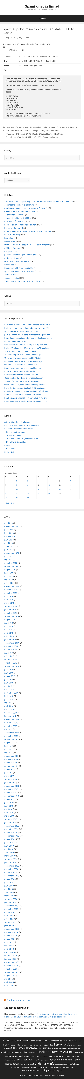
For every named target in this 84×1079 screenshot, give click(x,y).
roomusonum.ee (57, 1059)
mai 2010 (8, 809)
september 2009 (11, 836)
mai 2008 (8, 889)
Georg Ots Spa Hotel (74, 1048)
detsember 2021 (11, 553)
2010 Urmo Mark (13, 435)
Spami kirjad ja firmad (42, 6)
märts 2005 (9, 986)
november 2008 (11, 869)
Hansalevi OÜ (33, 1052)
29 (17, 497)
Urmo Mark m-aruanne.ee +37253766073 (23, 358)
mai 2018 (8, 630)
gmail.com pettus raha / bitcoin (15, 1052)
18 (49, 489)
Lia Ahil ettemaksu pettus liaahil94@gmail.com (25, 388)
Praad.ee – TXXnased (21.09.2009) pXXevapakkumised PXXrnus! (34, 134)
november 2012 (11, 736)
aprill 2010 (8, 813)
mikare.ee (7, 1060)
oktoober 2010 (10, 793)
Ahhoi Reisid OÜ (25, 1040)
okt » (13, 503)
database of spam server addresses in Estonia (26, 127)
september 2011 (11, 766)
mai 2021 (8, 560)
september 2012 (11, 739)
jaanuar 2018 (10, 640)
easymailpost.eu (61, 1048)
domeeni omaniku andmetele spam (19, 211)
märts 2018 (9, 636)
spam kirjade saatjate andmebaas (44, 130)
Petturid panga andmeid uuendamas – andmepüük (26, 328)
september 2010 (11, 796)
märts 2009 (9, 856)
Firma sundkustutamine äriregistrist (19, 371)
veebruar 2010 (10, 819)
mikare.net (14, 1060)
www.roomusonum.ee (32, 1070)
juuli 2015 (8, 679)
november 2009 (11, 829)
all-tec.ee (37, 1041)
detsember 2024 (11, 526)
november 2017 (11, 646)
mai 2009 (8, 849)
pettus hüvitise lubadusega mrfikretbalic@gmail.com (27, 335)
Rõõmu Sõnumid (13, 1064)
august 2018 (9, 620)
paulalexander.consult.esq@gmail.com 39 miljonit (26, 391)
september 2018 (11, 616)
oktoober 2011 (10, 763)
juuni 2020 (9, 576)
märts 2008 (9, 896)
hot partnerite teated (13, 228)
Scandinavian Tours (27, 1064)
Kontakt (7, 445)
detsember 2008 (11, 866)
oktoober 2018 (10, 613)
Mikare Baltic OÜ (24, 1060)
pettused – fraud (11, 258)
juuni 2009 (9, 846)
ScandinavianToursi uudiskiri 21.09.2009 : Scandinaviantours (32, 137)
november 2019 (11, 590)
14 (6, 489)
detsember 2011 (11, 756)
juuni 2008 (9, 886)
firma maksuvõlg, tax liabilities (17, 218)
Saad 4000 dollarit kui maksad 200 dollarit (23, 395)
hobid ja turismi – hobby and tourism (20, 225)
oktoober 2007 (10, 912)
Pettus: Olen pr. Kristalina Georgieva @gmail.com (25, 345)
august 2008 (10, 879)
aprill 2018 (8, 633)
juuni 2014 (8, 699)
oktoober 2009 (11, 833)
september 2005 (11, 972)
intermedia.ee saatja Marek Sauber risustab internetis (28, 231)
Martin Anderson (57, 1056)
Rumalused (9, 265)
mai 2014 (8, 703)
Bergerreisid (62, 1044)
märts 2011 (9, 776)
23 (28, 493)
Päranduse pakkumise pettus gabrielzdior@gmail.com (28, 338)
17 (38, 489)
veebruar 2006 (11, 956)
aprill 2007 (9, 916)
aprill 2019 (8, 600)
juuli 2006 (8, 942)
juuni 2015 (8, 683)
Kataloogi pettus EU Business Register (21, 375)
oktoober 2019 (10, 593)
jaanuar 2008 (10, 902)
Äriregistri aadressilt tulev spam (18, 422)
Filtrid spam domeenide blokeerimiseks (21, 425)
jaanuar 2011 (10, 783)
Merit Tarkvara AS (73, 1056)
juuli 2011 (8, 773)
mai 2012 (8, 753)
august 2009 (10, 839)
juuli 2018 (8, 623)
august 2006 (10, 939)
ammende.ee (56, 1041)
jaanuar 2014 (10, 716)
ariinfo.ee (25, 1045)
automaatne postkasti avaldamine (19, 205)
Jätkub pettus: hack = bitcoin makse (20, 351)
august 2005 (10, 976)
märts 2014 (9, 709)
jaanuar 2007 (10, 926)
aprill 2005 (9, 982)
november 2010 (11, 789)
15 (17, 489)
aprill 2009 (9, 852)
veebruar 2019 (10, 606)
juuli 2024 (8, 530)
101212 (6, 1040)
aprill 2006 (9, 949)
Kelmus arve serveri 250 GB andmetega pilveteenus (27, 325)
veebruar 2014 (10, 713)
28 (6, 497)
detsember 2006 (11, 929)
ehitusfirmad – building (14, 215)
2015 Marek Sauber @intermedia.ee (22, 439)
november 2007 (11, 909)
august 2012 (9, 743)
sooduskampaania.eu (63, 1064)
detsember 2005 (11, 962)
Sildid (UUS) (9, 452)
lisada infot (9, 238)
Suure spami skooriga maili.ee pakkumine (22, 368)
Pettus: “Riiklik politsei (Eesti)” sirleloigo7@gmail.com (27, 348)
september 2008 (11, 876)
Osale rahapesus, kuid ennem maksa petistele (24, 385)
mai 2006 (8, 946)
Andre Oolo (65, 1041)
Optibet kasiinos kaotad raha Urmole (20, 365)
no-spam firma (10, 251)
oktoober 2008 (10, 872)
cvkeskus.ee (76, 1045)
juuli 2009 (8, 842)
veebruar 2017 (10, 660)
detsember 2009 (11, 826)
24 (38, 493)
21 (6, 493)
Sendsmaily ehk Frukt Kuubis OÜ (18, 268)
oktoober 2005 (10, 969)
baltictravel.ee (47, 1045)
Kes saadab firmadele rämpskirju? (19, 429)
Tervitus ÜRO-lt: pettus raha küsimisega (21, 381)
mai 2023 (8, 543)
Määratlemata (10, 241)
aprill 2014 (8, 706)
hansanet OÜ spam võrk (58, 127)
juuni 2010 (8, 806)
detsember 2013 (11, 719)
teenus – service (11, 278)
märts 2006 (9, 952)
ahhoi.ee (14, 1041)
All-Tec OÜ (45, 1041)
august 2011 (9, 769)
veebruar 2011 (10, 779)
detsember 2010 (11, 786)
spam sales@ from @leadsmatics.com (21, 331)
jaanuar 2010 (10, 822)
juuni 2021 (8, 556)
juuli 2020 (8, 573)
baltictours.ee (37, 1045)
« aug (6, 503)
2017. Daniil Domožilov (16, 442)
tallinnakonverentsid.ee (29, 1067)
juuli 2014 (8, 696)
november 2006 (11, 932)
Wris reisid (69, 1067)
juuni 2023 (9, 540)
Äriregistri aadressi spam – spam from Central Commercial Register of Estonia (38, 201)
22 (17, 493)
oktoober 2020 (10, 563)
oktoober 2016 (10, 663)
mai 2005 (8, 979)
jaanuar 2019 (10, 610)
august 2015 (9, 676)
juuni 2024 (9, 533)
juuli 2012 (8, 746)
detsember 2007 (11, 906)
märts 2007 (9, 919)
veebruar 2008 (10, 899)
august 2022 (9, 546)
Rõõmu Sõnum (73, 1059)
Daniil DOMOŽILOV (30, 1048)
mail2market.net (13, 1056)
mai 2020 (8, 580)
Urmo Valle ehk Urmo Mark (46, 1067)
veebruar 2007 (10, 922)
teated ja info (10, 275)
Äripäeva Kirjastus (57, 1071)
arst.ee (30, 1045)
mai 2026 (8, 523)
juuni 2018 (8, 626)
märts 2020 (9, 583)
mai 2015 (8, 686)
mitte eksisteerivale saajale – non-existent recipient (27, 245)
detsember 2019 (11, 586)
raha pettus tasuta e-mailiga (16, 261)
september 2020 (11, 566)
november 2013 (11, 723)
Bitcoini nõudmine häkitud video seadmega (23, 361)
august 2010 (9, 799)
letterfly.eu (79, 1052)
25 (49, 493)
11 (49, 485)
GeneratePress (58, 1075)
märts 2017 (9, 656)
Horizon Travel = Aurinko (56, 1052)
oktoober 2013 (10, 726)
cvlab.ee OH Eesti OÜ (13, 1048)
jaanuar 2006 (10, 959)
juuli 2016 (8, 669)
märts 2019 (9, 603)
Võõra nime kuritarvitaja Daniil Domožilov (22, 281)
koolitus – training (12, 235)
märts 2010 (9, 816)
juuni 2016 (8, 673)
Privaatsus (10, 449)
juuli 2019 (8, 596)
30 (28, 497)
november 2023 (11, 536)
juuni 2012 (8, 749)
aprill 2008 (9, 892)
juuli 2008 (8, 882)
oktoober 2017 (10, 649)
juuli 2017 (8, 653)
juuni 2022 (9, 550)
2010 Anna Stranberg (15, 432)
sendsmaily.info (44, 1063)
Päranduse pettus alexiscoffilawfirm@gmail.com (25, 401)
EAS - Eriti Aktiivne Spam (47, 1048)
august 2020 (10, 570)
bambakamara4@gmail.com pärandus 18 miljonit (25, 398)
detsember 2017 (11, 643)
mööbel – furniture (12, 248)
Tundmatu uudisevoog (18, 1000)
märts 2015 (9, 689)
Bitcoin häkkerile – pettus (15, 341)
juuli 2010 (8, 803)
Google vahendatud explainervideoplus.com (23, 378)
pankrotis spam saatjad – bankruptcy (20, 255)
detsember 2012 (11, 733)
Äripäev (47, 1070)
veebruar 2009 (11, 859)
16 (27, 489)
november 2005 (11, 966)
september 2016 (11, 666)
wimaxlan (61, 1067)
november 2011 (11, 759)
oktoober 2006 (11, 936)
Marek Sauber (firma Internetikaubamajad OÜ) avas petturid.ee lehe (41, 1017)
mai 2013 (8, 729)
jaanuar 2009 (10, 862)
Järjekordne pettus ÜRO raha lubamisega (22, 355)
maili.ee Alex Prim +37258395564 (36, 1056)
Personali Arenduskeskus (39, 1060)
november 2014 (11, 693)
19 (60, 489)
